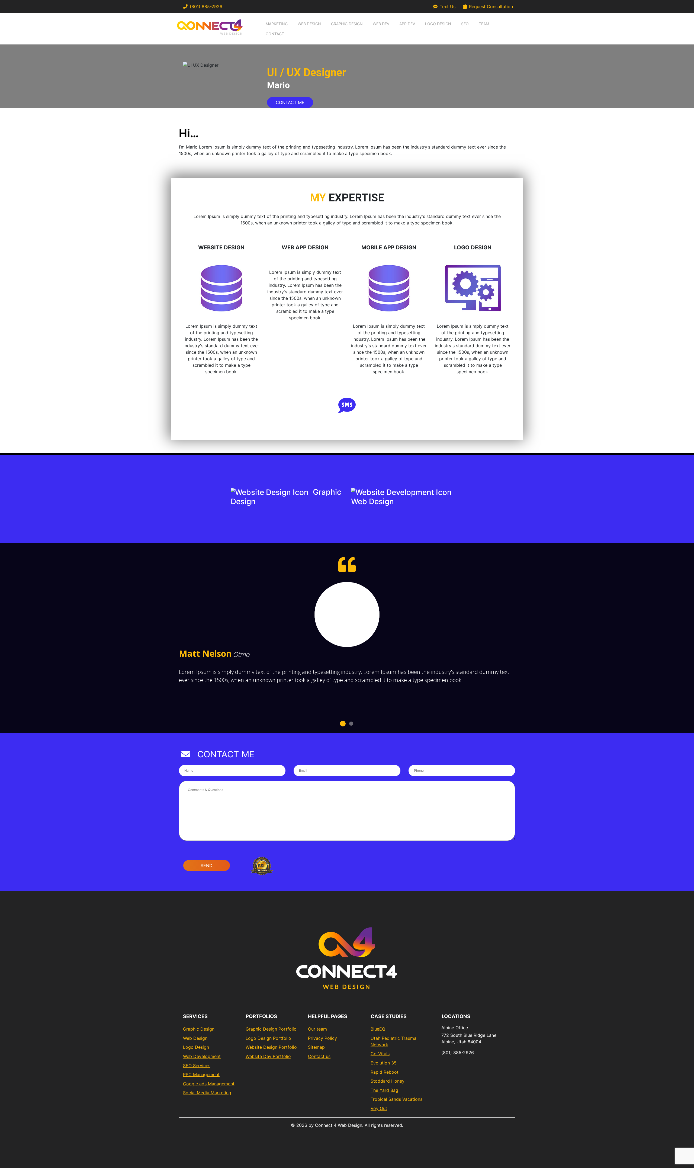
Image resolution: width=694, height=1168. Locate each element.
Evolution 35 (384, 1063)
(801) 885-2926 (206, 6)
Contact (275, 33)
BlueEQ (378, 1029)
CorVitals (380, 1053)
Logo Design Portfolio (268, 1038)
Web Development (202, 1056)
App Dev (407, 23)
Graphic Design (347, 23)
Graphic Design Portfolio (271, 1029)
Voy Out (379, 1108)
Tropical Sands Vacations (396, 1099)
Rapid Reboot (385, 1072)
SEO (465, 23)
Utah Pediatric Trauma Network (393, 1041)
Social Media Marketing (207, 1092)
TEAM (484, 23)
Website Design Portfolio (271, 1047)
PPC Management (201, 1074)
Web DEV (381, 23)
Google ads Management (208, 1083)
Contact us (319, 1056)
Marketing (277, 23)
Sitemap (316, 1047)
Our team (317, 1029)
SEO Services (196, 1065)
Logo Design (438, 23)
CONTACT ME (290, 102)
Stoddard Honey (387, 1081)
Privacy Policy (322, 1038)
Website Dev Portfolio (268, 1056)
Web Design (309, 23)
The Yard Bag (384, 1090)
